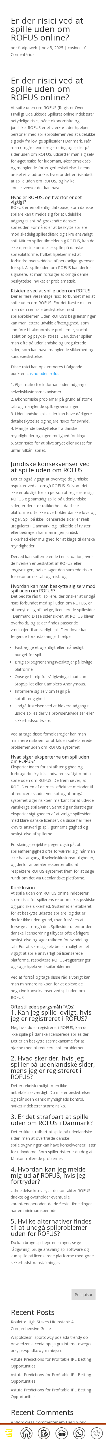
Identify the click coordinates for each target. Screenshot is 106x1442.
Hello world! (76, 1422)
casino (74, 47)
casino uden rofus (43, 373)
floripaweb (27, 47)
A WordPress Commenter (34, 1422)
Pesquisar (83, 1294)
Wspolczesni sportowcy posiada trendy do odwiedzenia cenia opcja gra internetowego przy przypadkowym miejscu (51, 1344)
